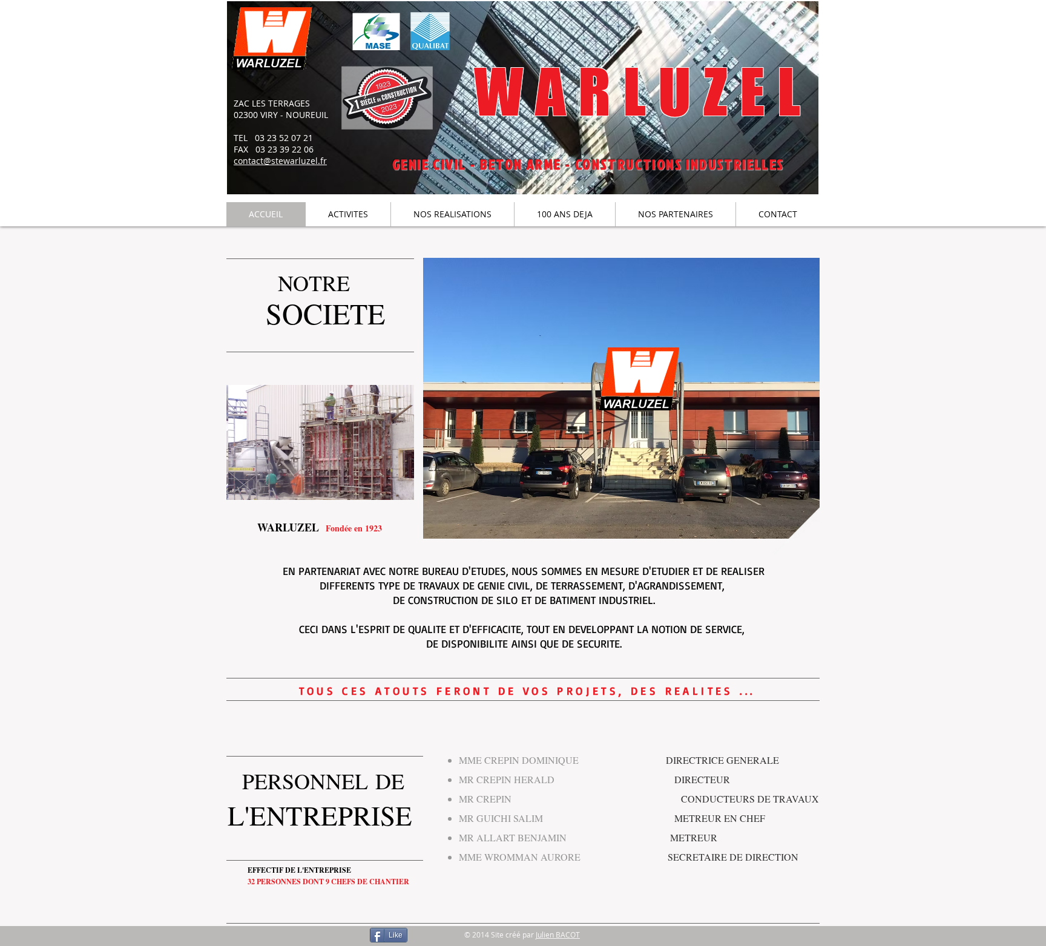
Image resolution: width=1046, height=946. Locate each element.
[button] (320, 442)
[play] (396, 482)
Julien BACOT (558, 934)
